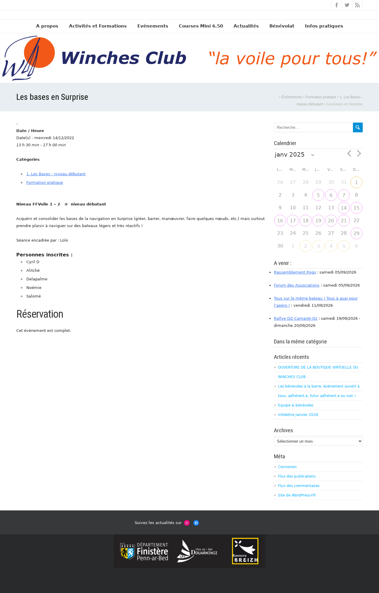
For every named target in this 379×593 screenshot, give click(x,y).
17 (293, 221)
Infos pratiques (324, 26)
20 (331, 221)
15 (356, 208)
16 (280, 221)
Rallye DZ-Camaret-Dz (295, 318)
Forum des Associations (296, 285)
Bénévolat (281, 26)
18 (306, 221)
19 (318, 221)
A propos (47, 26)
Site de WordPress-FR (297, 495)
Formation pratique (44, 182)
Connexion (287, 467)
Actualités (246, 26)
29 (356, 233)
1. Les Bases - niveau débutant (56, 174)
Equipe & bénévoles (295, 405)
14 (344, 208)
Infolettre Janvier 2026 (298, 415)
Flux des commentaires (298, 486)
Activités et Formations (98, 26)
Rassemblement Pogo (295, 272)
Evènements (152, 26)
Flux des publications (297, 476)
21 (344, 221)
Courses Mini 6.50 (201, 26)
